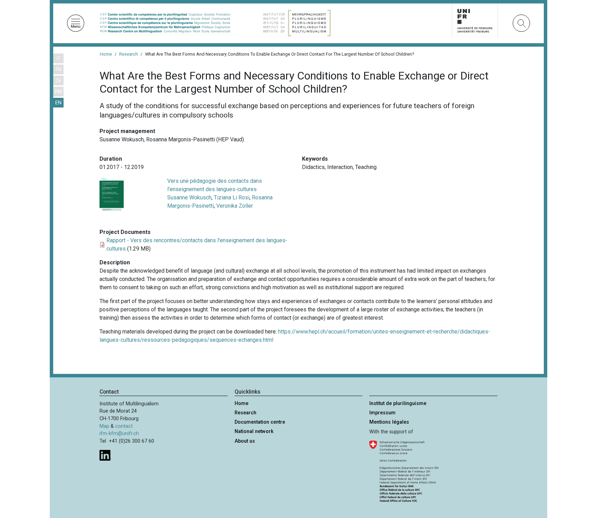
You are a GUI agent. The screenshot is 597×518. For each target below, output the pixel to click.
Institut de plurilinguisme (397, 403)
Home (106, 54)
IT (58, 59)
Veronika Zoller (234, 206)
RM (58, 92)
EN (58, 103)
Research (128, 54)
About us (245, 441)
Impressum (382, 413)
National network (254, 431)
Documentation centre (260, 422)
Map (104, 426)
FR (58, 70)
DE (58, 81)
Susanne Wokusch (189, 197)
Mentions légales (389, 422)
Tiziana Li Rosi (231, 197)
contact (124, 426)
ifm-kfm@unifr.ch (119, 433)
